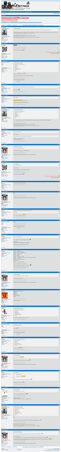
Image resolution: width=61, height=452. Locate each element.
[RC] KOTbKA (4, 27)
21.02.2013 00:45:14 (4, 43)
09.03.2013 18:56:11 (4, 404)
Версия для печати (56, 13)
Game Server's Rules (28, 22)
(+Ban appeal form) (37, 22)
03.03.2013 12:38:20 (4, 272)
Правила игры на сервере (8, 22)
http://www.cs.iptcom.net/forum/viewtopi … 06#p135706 (21, 242)
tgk (2, 182)
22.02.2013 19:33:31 (4, 84)
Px (2, 193)
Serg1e (3, 96)
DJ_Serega (3, 163)
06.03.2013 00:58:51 (4, 306)
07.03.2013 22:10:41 (4, 387)
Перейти (3, 448)
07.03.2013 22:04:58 (4, 370)
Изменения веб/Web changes (15, 18)
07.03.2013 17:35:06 (4, 337)
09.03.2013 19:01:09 (4, 429)
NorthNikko (3, 307)
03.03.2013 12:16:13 (4, 249)
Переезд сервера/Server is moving (10, 19)
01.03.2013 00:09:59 (4, 129)
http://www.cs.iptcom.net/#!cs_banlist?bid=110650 (21, 439)
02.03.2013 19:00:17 (4, 220)
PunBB (58, 448)
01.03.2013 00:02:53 (4, 107)
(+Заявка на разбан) (18, 22)
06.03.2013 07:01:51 (4, 322)
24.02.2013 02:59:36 (4, 95)
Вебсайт (6, 40)
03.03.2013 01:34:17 (4, 234)
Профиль (3, 40)
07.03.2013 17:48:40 (4, 353)
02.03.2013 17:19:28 (4, 191)
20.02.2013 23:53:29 (4, 26)
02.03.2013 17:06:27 (4, 181)
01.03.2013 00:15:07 (4, 144)
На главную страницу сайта (6, 10)
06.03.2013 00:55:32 (4, 289)
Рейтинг (3, 39)
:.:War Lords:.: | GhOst (5, 62)
